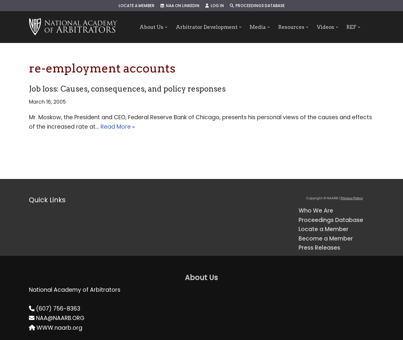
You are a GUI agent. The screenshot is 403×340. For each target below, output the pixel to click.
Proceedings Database (259, 6)
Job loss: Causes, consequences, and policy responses (127, 88)
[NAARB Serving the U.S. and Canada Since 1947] (73, 27)
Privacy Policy (352, 198)
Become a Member (326, 239)
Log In (216, 6)
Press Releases (319, 248)
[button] (166, 27)
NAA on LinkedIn (181, 6)
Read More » (118, 127)
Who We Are (316, 211)
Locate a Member (137, 6)
